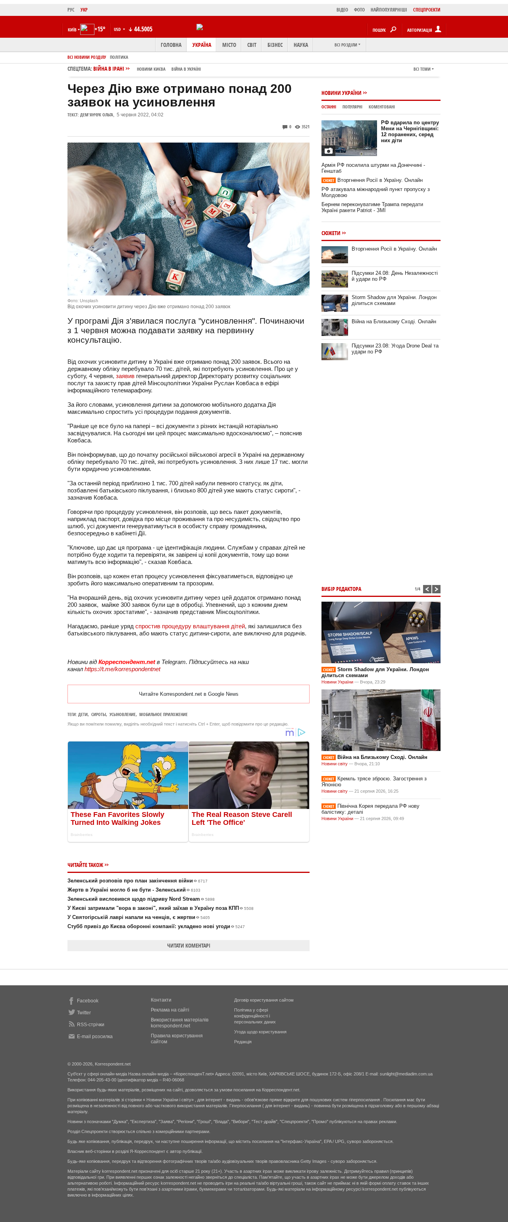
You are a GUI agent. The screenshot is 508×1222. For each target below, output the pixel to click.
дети (83, 714)
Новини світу (334, 763)
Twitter (84, 1012)
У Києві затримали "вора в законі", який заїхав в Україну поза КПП (160, 908)
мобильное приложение (163, 714)
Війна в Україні (186, 69)
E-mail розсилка (95, 1036)
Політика (119, 57)
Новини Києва (151, 69)
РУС (71, 9)
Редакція (243, 1041)
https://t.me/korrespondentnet (122, 669)
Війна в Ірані (147, 68)
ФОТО (359, 9)
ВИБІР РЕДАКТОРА (341, 589)
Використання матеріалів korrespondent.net (179, 1023)
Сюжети (331, 233)
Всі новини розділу (86, 57)
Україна (201, 44)
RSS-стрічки (90, 1024)
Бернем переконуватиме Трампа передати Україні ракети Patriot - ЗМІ (372, 207)
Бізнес (275, 44)
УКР (84, 9)
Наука (301, 44)
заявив (125, 376)
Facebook (87, 1001)
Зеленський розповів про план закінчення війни (137, 881)
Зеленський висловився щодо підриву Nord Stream (141, 899)
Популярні (352, 107)
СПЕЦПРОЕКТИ (427, 9)
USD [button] (118, 29)
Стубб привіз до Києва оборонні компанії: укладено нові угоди (156, 926)
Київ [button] (72, 30)
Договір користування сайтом (264, 1000)
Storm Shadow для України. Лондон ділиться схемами (394, 300)
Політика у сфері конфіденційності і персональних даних (255, 1016)
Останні (328, 107)
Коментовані (382, 107)
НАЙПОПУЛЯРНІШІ (389, 9)
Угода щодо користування (260, 1031)
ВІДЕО (342, 9)
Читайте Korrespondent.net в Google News (189, 694)
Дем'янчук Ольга (96, 115)
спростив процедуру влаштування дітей (190, 626)
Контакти (161, 1000)
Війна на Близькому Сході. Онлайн (394, 321)
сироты (98, 714)
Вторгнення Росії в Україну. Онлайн (373, 180)
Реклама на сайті (170, 1010)
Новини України (341, 93)
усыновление (123, 714)
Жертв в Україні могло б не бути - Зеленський (133, 890)
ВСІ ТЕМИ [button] (422, 69)
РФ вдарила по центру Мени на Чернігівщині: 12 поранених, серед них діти (410, 131)
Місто (229, 44)
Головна (171, 44)
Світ (251, 44)
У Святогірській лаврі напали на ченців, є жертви (138, 917)
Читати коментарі (188, 945)
